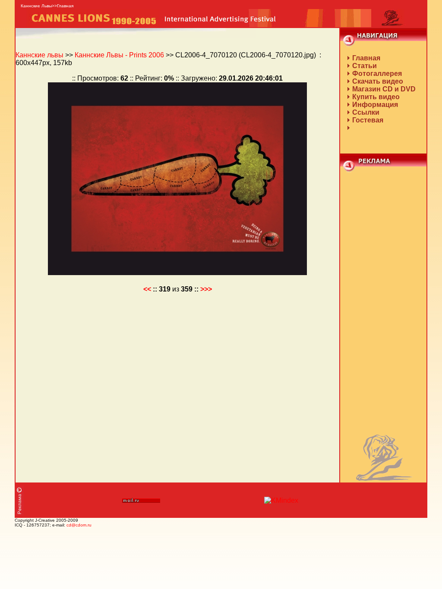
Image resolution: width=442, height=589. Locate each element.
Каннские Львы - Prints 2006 (119, 55)
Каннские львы (39, 55)
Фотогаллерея (377, 73)
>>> (206, 289)
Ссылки (365, 112)
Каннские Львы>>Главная (47, 5)
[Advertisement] (383, 302)
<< (147, 289)
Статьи (364, 65)
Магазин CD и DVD (384, 89)
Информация (375, 104)
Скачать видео (377, 81)
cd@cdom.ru (79, 525)
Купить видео (376, 96)
